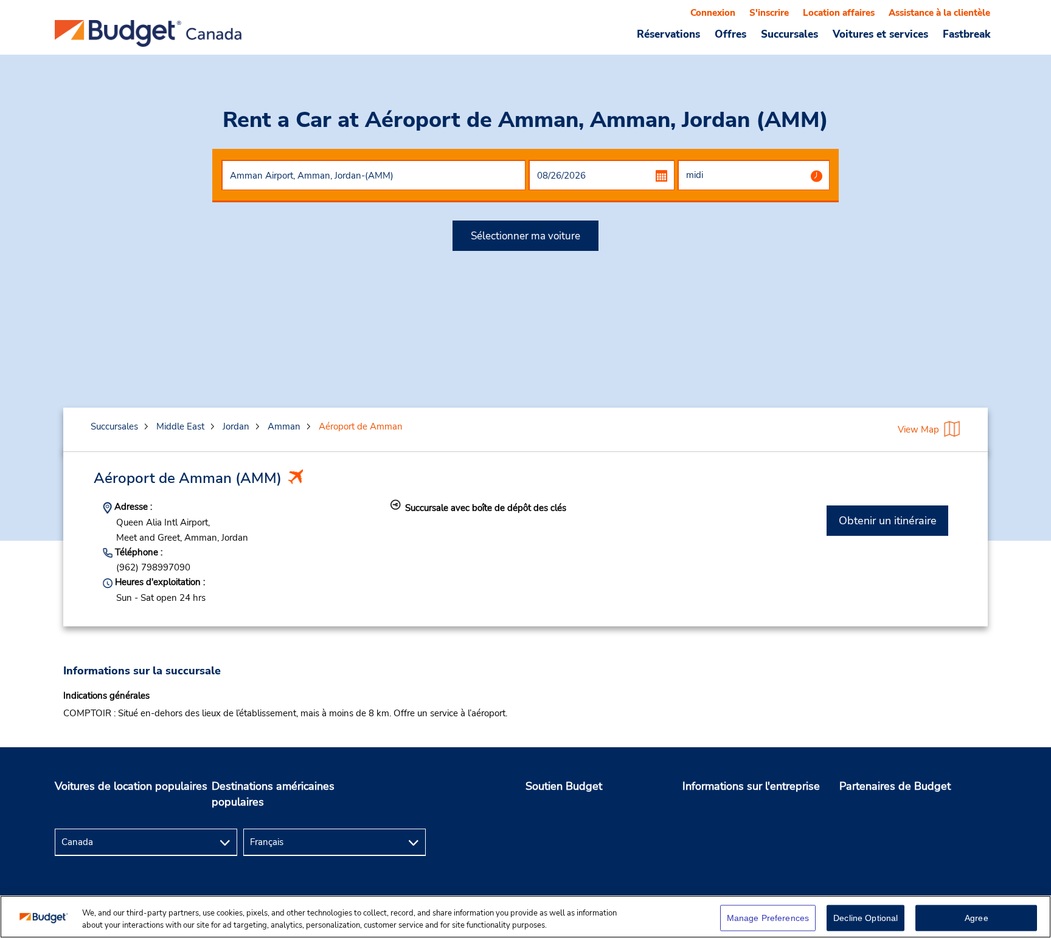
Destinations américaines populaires (273, 794)
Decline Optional (865, 918)
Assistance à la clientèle (939, 13)
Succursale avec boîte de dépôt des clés (485, 508)
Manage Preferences (768, 918)
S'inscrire (769, 13)
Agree (976, 918)
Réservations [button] (668, 34)
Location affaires (839, 13)
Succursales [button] (789, 34)
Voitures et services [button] (880, 34)
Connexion (712, 13)
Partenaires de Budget (895, 786)
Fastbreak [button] (966, 34)
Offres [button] (730, 34)
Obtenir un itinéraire (888, 520)
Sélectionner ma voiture (525, 236)
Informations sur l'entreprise (751, 786)
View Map (918, 429)
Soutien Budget (564, 786)
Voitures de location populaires (131, 786)
